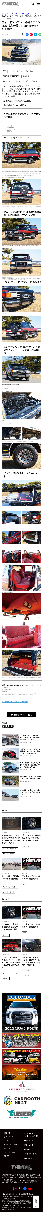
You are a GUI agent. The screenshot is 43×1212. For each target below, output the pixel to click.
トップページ (7, 14)
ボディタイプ (27, 14)
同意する (35, 1201)
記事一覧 (17, 14)
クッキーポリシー (14, 1201)
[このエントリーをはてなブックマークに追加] (35, 34)
